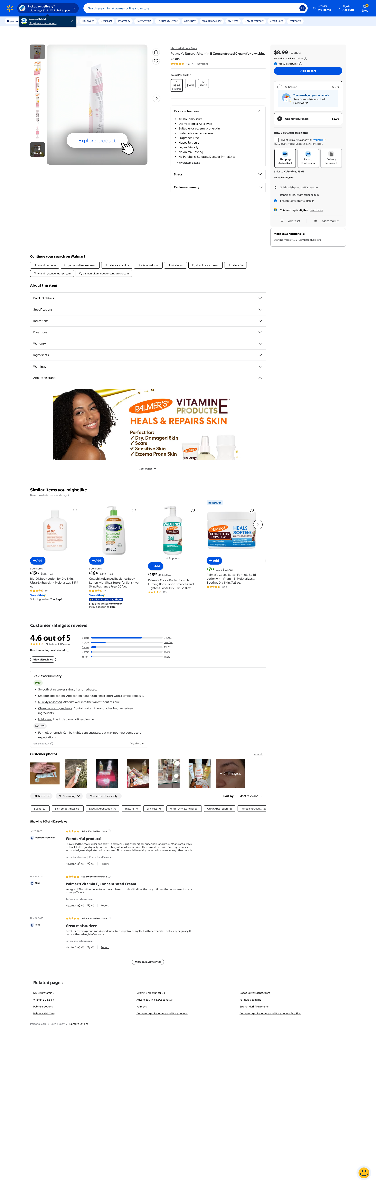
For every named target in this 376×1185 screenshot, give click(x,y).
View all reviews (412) (148, 961)
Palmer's (141, 1006)
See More (145, 469)
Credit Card (276, 20)
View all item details (188, 162)
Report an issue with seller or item (299, 194)
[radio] (177, 85)
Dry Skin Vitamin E (43, 992)
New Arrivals (143, 20)
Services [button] (39, 21)
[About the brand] (260, 378)
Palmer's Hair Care (43, 1013)
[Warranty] (260, 344)
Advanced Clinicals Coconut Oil (154, 999)
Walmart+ (295, 20)
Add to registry (330, 220)
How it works (300, 102)
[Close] (72, 21)
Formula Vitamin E (250, 999)
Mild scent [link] (45, 719)
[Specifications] (260, 309)
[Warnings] (260, 366)
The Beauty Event (167, 20)
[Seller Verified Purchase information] (109, 831)
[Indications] (260, 321)
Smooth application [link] (51, 696)
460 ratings (202, 64)
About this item (43, 285)
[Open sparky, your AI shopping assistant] (364, 1173)
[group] (189, 63)
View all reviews (43, 659)
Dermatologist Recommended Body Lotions (162, 1013)
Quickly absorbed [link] (50, 702)
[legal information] (305, 58)
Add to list (294, 220)
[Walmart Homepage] (10, 8)
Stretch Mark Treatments (254, 1006)
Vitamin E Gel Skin (43, 999)
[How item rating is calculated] (68, 650)
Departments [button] (15, 21)
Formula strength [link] (50, 732)
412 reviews (65, 644)
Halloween (88, 20)
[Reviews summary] (193, 63)
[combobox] (195, 8)
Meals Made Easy (211, 20)
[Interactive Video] (37, 52)
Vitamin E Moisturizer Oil (150, 992)
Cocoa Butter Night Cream (255, 992)
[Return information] (299, 63)
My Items (233, 20)
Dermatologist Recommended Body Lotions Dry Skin (270, 1013)
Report (105, 863)
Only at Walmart (254, 20)
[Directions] (260, 332)
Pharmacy (124, 20)
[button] (322, 8)
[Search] (302, 8)
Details (310, 200)
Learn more (316, 210)
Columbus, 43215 (294, 171)
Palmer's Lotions (43, 1006)
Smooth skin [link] (46, 689)
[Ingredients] (260, 355)
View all (258, 754)
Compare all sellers (309, 239)
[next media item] (156, 98)
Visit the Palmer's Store (184, 48)
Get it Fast (106, 20)
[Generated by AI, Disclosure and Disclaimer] (51, 743)
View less (135, 743)
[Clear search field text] (293, 8)
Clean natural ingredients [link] (55, 708)
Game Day (190, 20)
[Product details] (260, 298)
